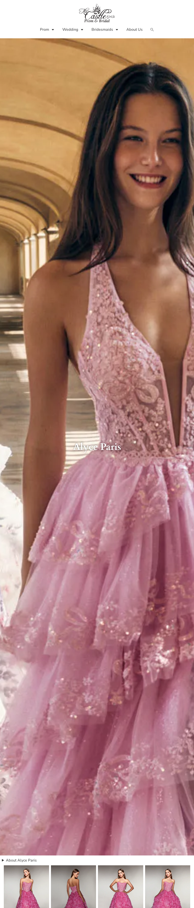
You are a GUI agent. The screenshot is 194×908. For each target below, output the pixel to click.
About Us (134, 29)
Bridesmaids (102, 29)
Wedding (70, 29)
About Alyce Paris (21, 860)
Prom (44, 29)
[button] (152, 30)
